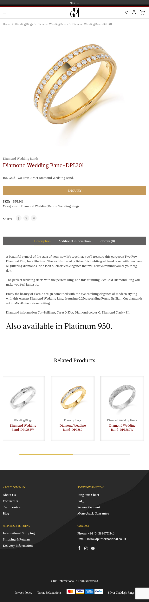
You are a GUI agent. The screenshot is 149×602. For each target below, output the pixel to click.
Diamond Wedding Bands (52, 24)
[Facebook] (79, 549)
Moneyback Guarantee (93, 513)
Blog (6, 513)
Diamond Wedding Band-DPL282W (122, 427)
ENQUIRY (74, 190)
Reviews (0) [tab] (107, 241)
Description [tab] (42, 241)
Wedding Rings (24, 24)
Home (6, 24)
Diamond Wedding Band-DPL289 (73, 427)
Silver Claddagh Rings (121, 592)
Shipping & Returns (16, 539)
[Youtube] (93, 549)
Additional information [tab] (74, 241)
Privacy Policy (23, 592)
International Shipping (19, 533)
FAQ (80, 501)
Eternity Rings (72, 420)
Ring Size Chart (88, 495)
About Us (9, 495)
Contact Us (10, 501)
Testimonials (12, 507)
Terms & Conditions (49, 592)
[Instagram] (86, 549)
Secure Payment (88, 507)
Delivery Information (18, 545)
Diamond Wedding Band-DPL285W (23, 427)
